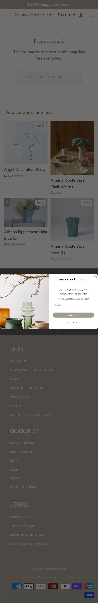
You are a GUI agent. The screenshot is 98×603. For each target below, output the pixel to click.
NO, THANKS (73, 323)
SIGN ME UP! (73, 315)
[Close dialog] (95, 276)
